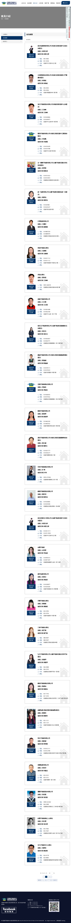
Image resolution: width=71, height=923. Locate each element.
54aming (63, 920)
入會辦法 (5, 34)
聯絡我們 (58, 3)
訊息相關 (29, 3)
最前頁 (39, 880)
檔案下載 (47, 3)
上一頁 (44, 880)
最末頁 (55, 880)
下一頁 (50, 880)
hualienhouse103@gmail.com (36, 905)
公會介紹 (23, 3)
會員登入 (66, 3)
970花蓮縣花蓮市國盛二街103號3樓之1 (37, 907)
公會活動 (41, 3)
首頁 (2, 18)
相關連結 (52, 3)
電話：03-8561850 (33, 902)
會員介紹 (35, 3)
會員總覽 (5, 38)
